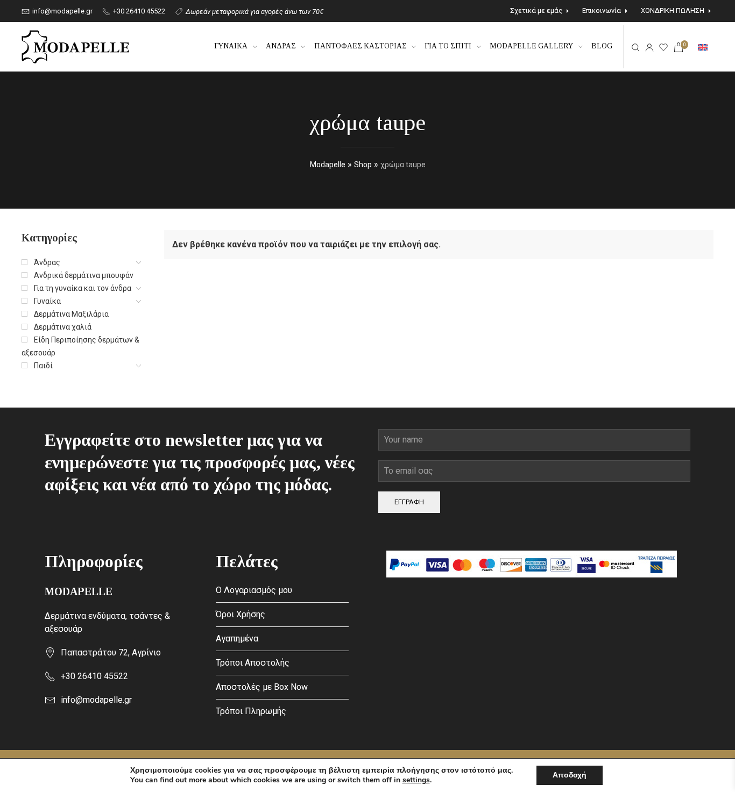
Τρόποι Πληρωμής (251, 711)
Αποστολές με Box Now (262, 687)
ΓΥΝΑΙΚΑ (231, 46)
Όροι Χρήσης (240, 614)
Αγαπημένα (237, 638)
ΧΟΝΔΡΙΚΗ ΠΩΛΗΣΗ (672, 10)
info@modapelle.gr (62, 11)
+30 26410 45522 (138, 11)
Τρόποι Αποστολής (252, 663)
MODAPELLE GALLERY (531, 46)
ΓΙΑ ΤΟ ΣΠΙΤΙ (448, 46)
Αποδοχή (569, 775)
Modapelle (327, 164)
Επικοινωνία (601, 10)
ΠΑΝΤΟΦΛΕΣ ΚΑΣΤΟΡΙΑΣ (360, 46)
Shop (363, 164)
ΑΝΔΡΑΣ (281, 46)
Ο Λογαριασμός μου (254, 590)
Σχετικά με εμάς (536, 10)
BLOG (601, 46)
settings (416, 780)
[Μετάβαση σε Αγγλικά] (702, 46)
